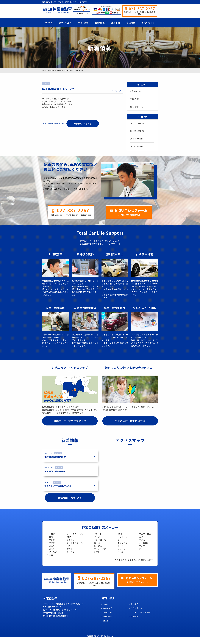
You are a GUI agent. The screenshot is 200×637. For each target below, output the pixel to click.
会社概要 (130, 22)
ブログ (134, 98)
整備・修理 (100, 22)
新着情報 (134, 616)
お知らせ (135, 91)
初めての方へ (65, 22)
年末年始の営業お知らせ (54, 123)
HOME (48, 22)
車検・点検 (83, 22)
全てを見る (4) (136, 106)
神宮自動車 (96, 636)
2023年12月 (137, 123)
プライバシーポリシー (140, 612)
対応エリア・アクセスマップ (69, 421)
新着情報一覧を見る (82, 123)
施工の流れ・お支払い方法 (130, 421)
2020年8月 (136, 146)
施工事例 (115, 22)
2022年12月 (137, 131)
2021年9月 (136, 138)
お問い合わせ (148, 22)
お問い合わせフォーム (131, 210)
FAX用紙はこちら (68, 610)
